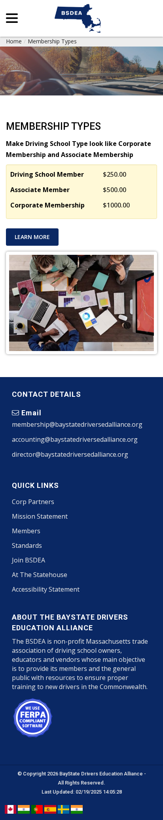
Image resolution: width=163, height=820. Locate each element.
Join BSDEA (28, 560)
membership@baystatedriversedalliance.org (77, 424)
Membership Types (52, 41)
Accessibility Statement (46, 589)
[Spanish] (50, 809)
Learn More (32, 237)
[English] (10, 809)
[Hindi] (23, 809)
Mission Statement (40, 516)
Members (26, 531)
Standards (27, 545)
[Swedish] (63, 809)
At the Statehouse (39, 574)
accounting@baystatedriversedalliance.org (75, 439)
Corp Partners (33, 501)
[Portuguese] (37, 809)
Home (14, 41)
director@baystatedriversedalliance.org (70, 454)
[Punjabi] (76, 809)
